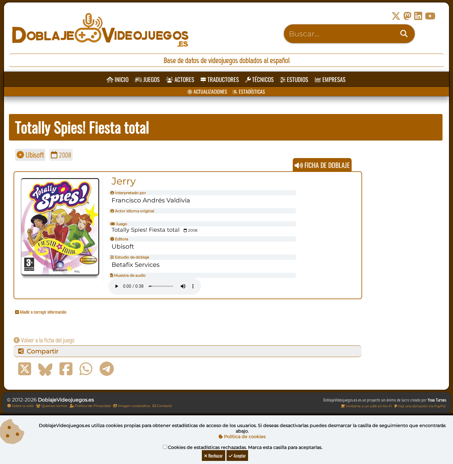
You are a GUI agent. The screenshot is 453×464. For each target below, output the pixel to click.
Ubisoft (34, 154)
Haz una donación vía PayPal (421, 406)
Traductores (222, 79)
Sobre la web (22, 406)
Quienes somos (53, 406)
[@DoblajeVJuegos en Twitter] (396, 16)
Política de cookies (244, 436)
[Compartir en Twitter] (24, 369)
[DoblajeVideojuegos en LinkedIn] (418, 16)
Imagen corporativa (133, 406)
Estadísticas (251, 91)
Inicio (121, 79)
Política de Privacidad (92, 406)
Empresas (333, 79)
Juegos (151, 79)
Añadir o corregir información (42, 311)
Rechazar (215, 455)
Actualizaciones (209, 91)
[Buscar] (404, 34)
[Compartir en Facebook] (66, 369)
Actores (183, 79)
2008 (64, 154)
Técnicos (262, 79)
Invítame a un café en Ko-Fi (368, 406)
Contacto (164, 406)
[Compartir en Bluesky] (45, 369)
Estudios (297, 79)
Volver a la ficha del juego (47, 340)
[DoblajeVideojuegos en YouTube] (430, 16)
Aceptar (239, 455)
